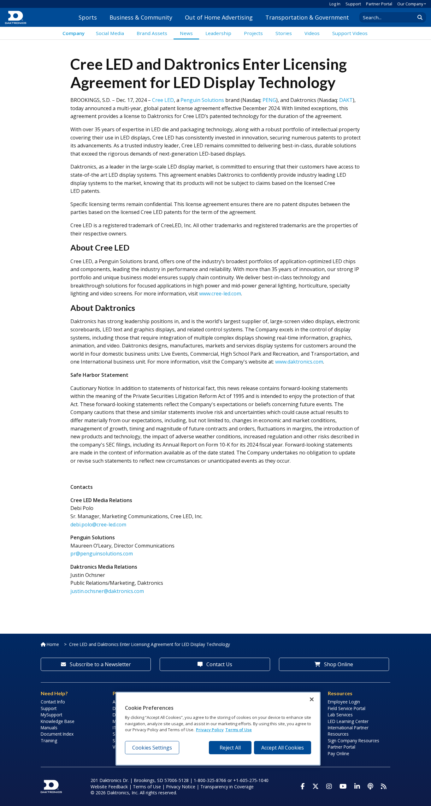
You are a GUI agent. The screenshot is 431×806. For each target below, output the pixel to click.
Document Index (57, 734)
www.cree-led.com (220, 293)
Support (353, 4)
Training (49, 741)
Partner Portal (379, 4)
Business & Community (140, 17)
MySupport (51, 715)
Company (73, 33)
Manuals (49, 728)
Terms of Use (147, 787)
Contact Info (53, 702)
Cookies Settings (152, 747)
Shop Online (338, 664)
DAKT (346, 100)
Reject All (230, 747)
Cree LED (163, 100)
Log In (334, 4)
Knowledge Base (57, 721)
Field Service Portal (346, 708)
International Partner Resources (348, 731)
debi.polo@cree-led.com (98, 524)
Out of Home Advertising (219, 17)
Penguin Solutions (202, 100)
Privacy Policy (210, 730)
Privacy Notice (180, 787)
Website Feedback (109, 787)
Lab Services (340, 715)
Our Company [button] (410, 4)
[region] (218, 729)
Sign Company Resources (353, 741)
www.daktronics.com (299, 361)
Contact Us (218, 664)
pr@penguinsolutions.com (101, 553)
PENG (269, 100)
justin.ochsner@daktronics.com (107, 591)
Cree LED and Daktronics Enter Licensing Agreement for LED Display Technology (149, 644)
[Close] (312, 699)
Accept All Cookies (282, 747)
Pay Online (338, 753)
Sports (88, 17)
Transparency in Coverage (227, 787)
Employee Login (344, 702)
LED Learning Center (348, 721)
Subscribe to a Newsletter (99, 664)
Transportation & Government (307, 17)
